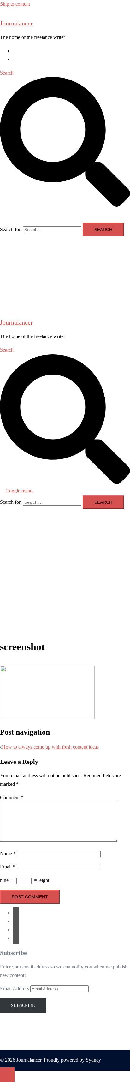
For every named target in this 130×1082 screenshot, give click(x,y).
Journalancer (16, 23)
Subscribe (23, 1005)
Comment (11, 797)
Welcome (22, 50)
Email (7, 866)
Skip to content (15, 4)
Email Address (15, 988)
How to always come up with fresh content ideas (50, 747)
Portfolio (21, 59)
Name (8, 853)
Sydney (93, 1060)
